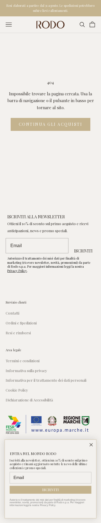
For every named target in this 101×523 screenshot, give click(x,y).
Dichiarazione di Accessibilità (29, 399)
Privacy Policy (17, 271)
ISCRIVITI (83, 251)
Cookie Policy (17, 390)
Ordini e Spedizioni (21, 322)
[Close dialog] (91, 444)
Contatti (12, 313)
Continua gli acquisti (50, 124)
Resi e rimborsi (18, 332)
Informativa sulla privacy (26, 370)
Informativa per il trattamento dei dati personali (46, 380)
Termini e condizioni (23, 360)
